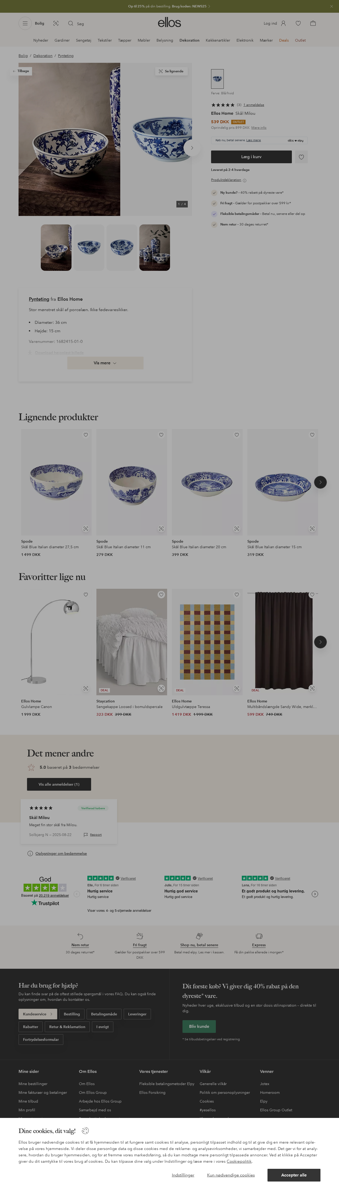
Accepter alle (294, 1175)
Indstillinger (183, 1175)
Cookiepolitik (239, 1161)
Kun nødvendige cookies (231, 1175)
